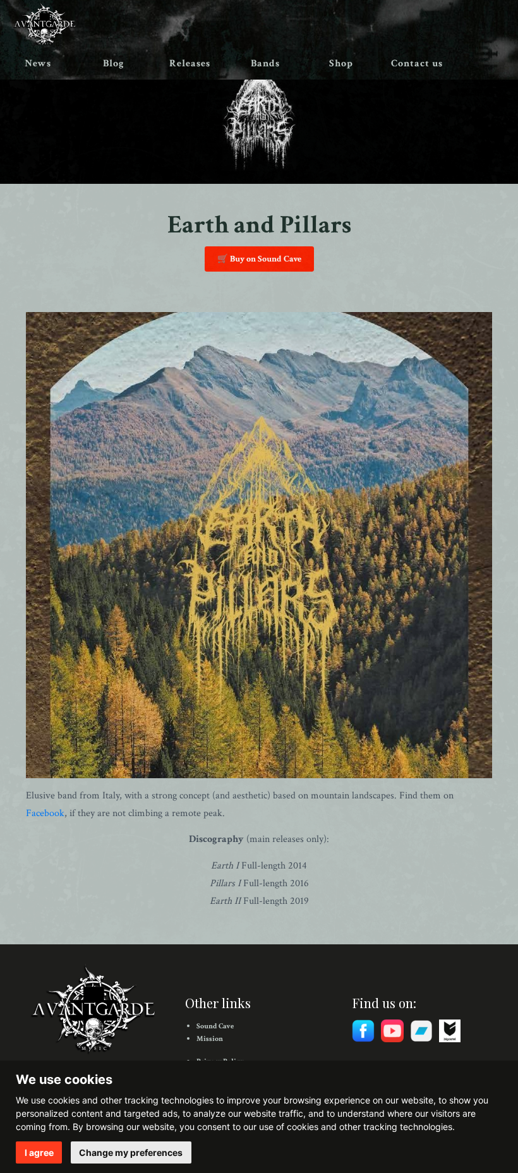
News (38, 63)
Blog (113, 63)
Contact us (417, 63)
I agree (39, 1152)
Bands (265, 63)
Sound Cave (215, 1026)
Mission (209, 1039)
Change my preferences (131, 1152)
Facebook (45, 813)
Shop (341, 63)
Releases (189, 63)
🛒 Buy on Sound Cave (259, 259)
